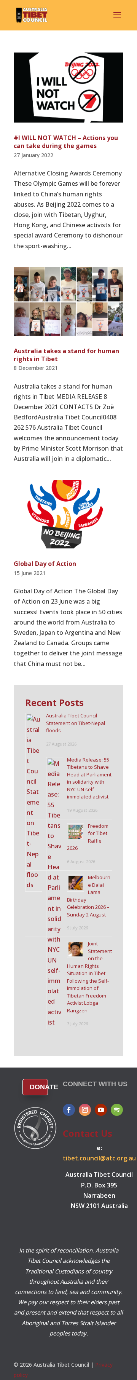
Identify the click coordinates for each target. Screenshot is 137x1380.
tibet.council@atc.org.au (99, 1158)
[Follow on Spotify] (117, 1110)
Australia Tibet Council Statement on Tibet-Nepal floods (75, 723)
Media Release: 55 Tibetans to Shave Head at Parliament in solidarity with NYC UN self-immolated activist (89, 778)
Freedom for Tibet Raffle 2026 (87, 837)
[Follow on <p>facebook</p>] (69, 1110)
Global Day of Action (45, 563)
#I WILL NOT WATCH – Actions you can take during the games (66, 142)
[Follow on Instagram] (85, 1110)
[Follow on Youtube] (101, 1110)
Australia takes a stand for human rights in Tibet (66, 355)
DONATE (39, 1087)
